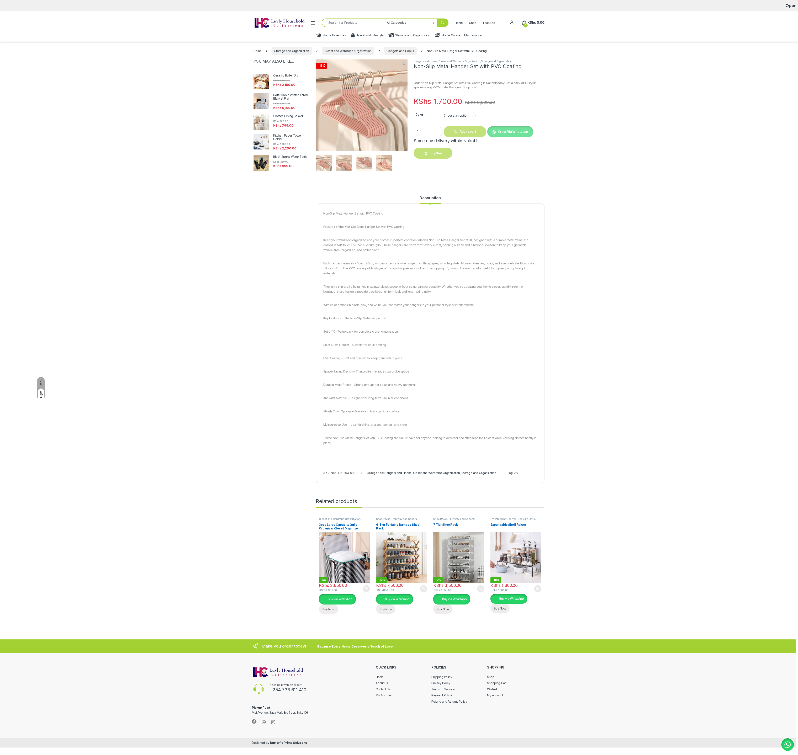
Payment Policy (441, 695)
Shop (472, 23)
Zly (516, 473)
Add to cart (366, 588)
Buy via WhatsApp (339, 599)
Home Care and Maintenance (462, 35)
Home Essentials (334, 35)
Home (459, 23)
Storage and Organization (412, 35)
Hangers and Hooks (400, 51)
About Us (382, 683)
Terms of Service (443, 689)
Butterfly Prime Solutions (288, 742)
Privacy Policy (440, 683)
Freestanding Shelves (503, 519)
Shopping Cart (496, 683)
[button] (403, 64)
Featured (489, 23)
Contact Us (383, 689)
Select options (536, 588)
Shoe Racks (383, 519)
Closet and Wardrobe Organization (348, 51)
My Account (384, 695)
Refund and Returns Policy (449, 701)
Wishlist (492, 689)
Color (419, 114)
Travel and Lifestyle (369, 35)
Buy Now (329, 609)
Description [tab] (430, 198)
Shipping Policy (441, 677)
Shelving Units (526, 519)
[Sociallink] (254, 721)
